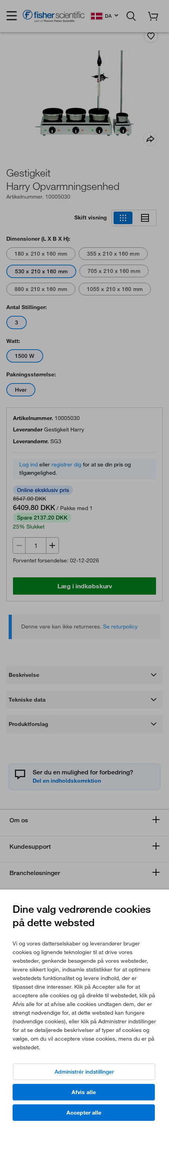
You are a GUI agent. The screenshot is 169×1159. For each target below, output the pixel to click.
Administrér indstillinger (84, 1071)
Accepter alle (83, 1112)
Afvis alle (84, 1092)
